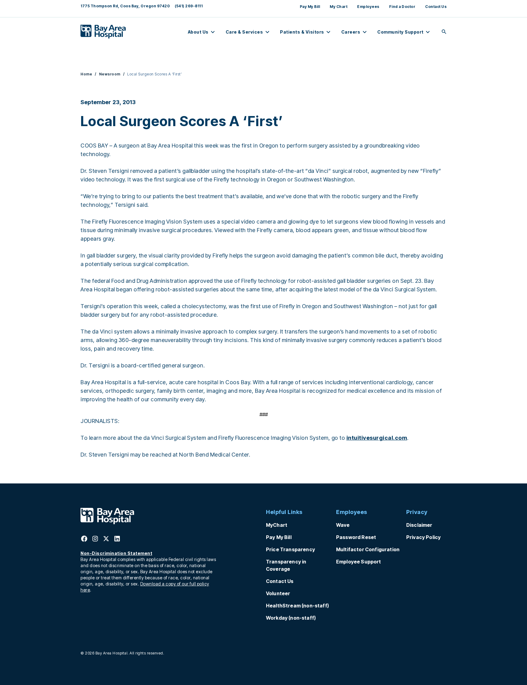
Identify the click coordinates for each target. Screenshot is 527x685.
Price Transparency (290, 549)
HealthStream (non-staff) (297, 606)
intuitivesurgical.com (376, 438)
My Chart (338, 6)
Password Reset (356, 537)
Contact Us (435, 6)
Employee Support (358, 562)
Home (86, 74)
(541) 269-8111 (189, 6)
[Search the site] (444, 32)
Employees (368, 6)
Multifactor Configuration (368, 549)
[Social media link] (84, 540)
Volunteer (278, 593)
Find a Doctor (402, 6)
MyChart (276, 525)
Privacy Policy (423, 537)
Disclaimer (419, 525)
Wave (343, 525)
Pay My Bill (310, 6)
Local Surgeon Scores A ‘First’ (154, 74)
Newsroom (109, 74)
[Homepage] (107, 522)
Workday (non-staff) (291, 618)
